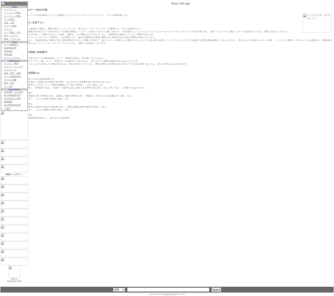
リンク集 (8, 86)
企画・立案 (9, 22)
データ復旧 (9, 19)
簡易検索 (8, 51)
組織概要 (8, 102)
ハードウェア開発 (12, 16)
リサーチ (8, 29)
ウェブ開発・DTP (12, 32)
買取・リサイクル (12, 39)
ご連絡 (7, 108)
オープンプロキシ (12, 58)
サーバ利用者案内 (12, 76)
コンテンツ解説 (11, 63)
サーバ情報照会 (11, 44)
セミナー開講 (10, 26)
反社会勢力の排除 (12, 98)
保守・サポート (11, 36)
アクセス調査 (10, 80)
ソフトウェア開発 (12, 13)
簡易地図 (8, 54)
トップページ (10, 9)
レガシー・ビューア (13, 66)
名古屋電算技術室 (12, 105)
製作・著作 (9, 83)
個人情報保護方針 (12, 95)
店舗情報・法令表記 (13, 92)
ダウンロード (10, 70)
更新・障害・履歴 (12, 73)
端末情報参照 (10, 48)
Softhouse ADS (170, 294)
